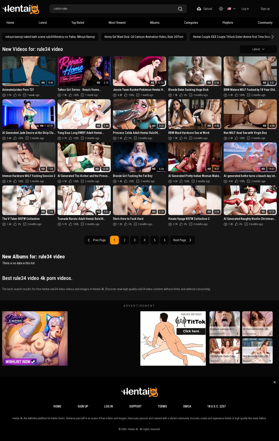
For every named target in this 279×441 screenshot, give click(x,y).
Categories (191, 23)
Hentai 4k (133, 429)
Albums (155, 23)
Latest (43, 23)
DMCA (187, 406)
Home (10, 23)
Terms (162, 406)
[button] (272, 37)
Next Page (179, 240)
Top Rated (77, 23)
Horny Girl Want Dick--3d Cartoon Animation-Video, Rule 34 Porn (144, 37)
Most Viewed (117, 23)
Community (265, 23)
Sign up (265, 8)
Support (135, 406)
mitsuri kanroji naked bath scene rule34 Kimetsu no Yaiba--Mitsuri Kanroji (50, 37)
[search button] (180, 9)
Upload (207, 8)
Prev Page (99, 240)
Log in (245, 8)
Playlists (228, 23)
